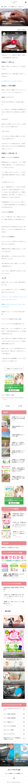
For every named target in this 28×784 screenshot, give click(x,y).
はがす (21, 397)
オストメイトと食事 (14, 730)
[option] (7, 755)
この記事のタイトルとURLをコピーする (14, 368)
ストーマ (5, 397)
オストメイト (13, 397)
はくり (18, 397)
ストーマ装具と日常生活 (8, 605)
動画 (13, 395)
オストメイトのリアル (14, 734)
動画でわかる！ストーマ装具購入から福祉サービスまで (14, 738)
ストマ (8, 397)
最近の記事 (7, 611)
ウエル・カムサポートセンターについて (14, 709)
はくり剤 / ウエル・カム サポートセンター (12, 81)
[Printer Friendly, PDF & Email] (21, 29)
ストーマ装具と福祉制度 (14, 718)
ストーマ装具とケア (5, 24)
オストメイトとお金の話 (14, 726)
